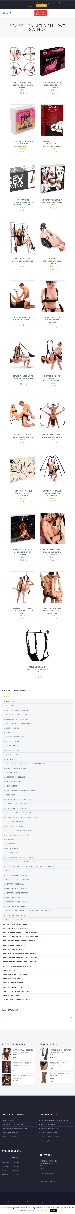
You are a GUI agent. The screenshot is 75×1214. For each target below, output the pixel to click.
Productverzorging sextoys (50, 1137)
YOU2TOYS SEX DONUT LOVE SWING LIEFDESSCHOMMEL (22, 143)
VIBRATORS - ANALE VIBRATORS (16, 875)
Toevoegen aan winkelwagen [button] (21, 93)
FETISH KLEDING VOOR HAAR (14, 945)
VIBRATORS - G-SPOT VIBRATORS (17, 888)
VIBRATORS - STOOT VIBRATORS (17, 906)
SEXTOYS (6, 697)
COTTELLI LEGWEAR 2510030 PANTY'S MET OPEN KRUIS (60, 1075)
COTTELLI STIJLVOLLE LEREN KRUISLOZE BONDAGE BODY (23, 1052)
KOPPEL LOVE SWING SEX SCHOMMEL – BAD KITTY (23, 610)
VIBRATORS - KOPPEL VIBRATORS (17, 893)
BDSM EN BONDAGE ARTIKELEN (15, 924)
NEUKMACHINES (11, 786)
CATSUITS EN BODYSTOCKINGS (15, 928)
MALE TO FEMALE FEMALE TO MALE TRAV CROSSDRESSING (25, 764)
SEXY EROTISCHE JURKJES (13, 979)
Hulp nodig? (45, 1141)
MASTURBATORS (11, 773)
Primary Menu (71, 13)
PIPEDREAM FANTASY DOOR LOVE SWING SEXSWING (52, 552)
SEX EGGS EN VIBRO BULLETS (15, 826)
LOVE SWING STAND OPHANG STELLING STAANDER (52, 493)
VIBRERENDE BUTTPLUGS (14, 920)
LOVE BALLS (10, 759)
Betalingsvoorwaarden (11, 1133)
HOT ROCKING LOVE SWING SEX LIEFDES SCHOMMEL (52, 610)
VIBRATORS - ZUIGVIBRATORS (16, 915)
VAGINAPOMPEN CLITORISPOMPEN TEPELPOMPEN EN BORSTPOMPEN (30, 866)
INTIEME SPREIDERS (13, 755)
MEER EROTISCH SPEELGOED (16, 777)
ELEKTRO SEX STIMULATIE (15, 737)
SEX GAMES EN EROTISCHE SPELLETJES (19, 830)
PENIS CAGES (10, 795)
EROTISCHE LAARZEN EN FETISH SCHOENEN (19, 941)
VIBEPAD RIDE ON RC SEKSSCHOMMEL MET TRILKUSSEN (52, 85)
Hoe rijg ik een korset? (48, 1124)
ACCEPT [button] (53, 1211)
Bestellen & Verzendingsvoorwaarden (15, 1128)
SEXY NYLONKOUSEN (11, 995)
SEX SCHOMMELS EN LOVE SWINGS (17, 835)
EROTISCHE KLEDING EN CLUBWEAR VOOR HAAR (21, 932)
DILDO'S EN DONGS (12, 728)
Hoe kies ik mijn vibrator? (49, 1128)
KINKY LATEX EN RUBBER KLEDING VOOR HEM (20, 962)
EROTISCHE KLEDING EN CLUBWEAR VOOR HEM (20, 937)
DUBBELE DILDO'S (12, 732)
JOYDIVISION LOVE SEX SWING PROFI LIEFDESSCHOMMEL (52, 143)
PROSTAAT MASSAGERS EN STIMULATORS (20, 813)
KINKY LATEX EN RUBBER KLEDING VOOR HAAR (20, 958)
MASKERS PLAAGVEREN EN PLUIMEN (18, 768)
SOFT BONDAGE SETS (13, 848)
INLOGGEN (42, 6)
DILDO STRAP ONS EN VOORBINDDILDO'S (20, 724)
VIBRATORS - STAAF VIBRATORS (16, 902)
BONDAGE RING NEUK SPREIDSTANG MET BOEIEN (23, 552)
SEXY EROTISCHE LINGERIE (13, 983)
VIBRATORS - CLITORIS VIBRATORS (17, 880)
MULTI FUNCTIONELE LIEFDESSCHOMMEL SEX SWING (23, 493)
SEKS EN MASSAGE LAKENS (15, 822)
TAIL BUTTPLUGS (12, 853)
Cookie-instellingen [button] (41, 1211)
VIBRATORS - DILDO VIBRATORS (16, 884)
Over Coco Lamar (9, 1120)
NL (30, 6)
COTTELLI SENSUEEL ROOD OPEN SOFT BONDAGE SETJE (22, 1065)
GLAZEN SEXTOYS (12, 746)
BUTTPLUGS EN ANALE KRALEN (16, 715)
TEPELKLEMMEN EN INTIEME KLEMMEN (19, 857)
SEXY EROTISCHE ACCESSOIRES (15, 974)
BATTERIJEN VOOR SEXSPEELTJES (17, 710)
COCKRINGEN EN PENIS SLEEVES (17, 719)
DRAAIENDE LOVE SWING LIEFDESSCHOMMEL (52, 378)
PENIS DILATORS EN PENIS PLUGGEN (18, 799)
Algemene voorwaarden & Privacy (14, 1124)
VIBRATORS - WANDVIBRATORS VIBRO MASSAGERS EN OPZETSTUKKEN (30, 911)
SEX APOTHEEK (9, 970)
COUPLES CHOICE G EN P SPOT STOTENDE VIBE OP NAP (60, 1052)
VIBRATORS (10, 871)
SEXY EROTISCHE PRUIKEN (13, 987)
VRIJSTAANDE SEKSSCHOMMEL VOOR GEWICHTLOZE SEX (22, 202)
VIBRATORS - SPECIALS (13, 897)
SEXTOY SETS (10, 844)
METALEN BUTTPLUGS (13, 781)
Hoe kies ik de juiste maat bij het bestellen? (55, 1120)
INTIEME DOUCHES (12, 750)
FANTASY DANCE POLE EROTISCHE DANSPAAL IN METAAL (23, 85)
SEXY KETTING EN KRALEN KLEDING (16, 991)
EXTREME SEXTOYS (12, 741)
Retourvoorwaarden (10, 1137)
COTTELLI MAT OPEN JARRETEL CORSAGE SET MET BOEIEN (24, 1078)
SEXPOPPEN (10, 839)
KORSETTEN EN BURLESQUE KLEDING (17, 966)
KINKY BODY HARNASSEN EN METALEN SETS (19, 953)
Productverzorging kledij (49, 1133)
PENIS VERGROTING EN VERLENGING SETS (20, 804)
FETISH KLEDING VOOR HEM (13, 949)
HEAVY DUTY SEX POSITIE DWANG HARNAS (52, 319)
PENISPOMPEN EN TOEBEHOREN (17, 808)
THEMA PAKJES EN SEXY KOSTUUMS (16, 1000)
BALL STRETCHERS (12, 706)
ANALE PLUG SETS (12, 701)
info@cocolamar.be (55, 3)
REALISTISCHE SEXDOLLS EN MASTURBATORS (21, 817)
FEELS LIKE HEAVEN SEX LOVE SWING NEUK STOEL (37, 669)
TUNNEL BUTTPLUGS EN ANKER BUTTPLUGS (21, 862)
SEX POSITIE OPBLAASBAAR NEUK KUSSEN (52, 261)
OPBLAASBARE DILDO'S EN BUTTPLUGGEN (20, 790)
